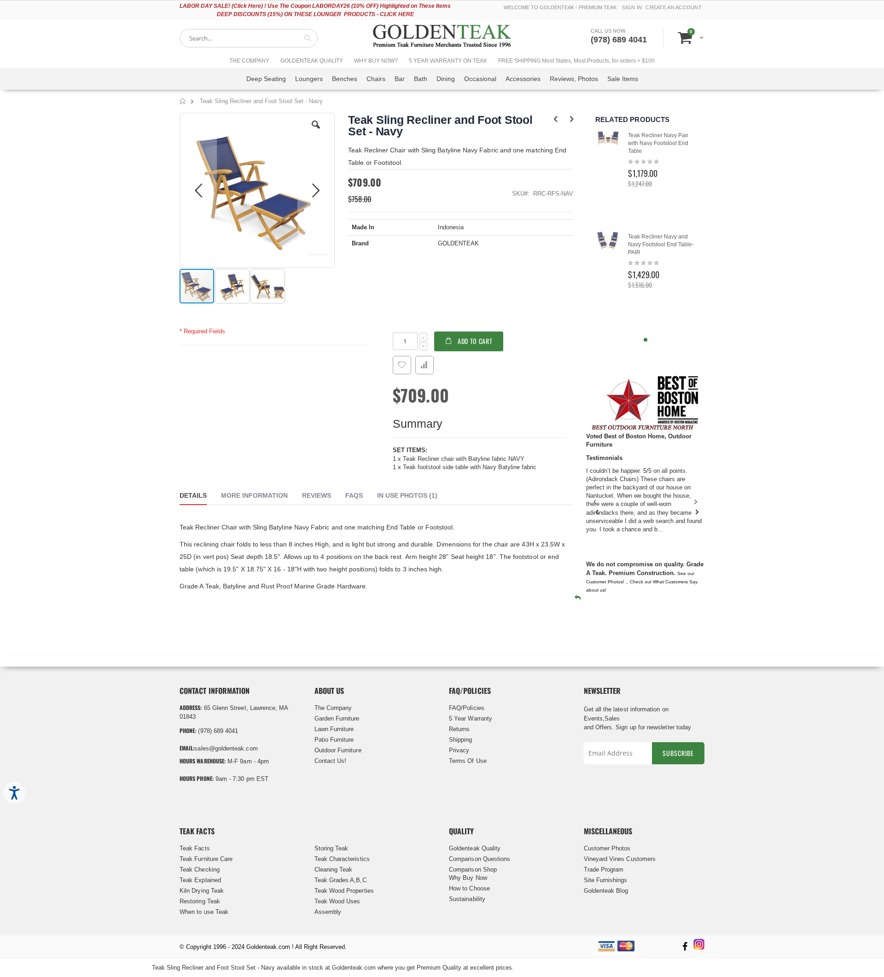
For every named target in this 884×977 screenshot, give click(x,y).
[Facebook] (684, 947)
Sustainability (467, 899)
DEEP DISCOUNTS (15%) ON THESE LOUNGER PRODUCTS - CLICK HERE (315, 14)
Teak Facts (195, 848)
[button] (315, 131)
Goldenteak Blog (606, 890)
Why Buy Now (468, 877)
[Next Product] (571, 119)
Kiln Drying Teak (202, 890)
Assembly (328, 911)
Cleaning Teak (333, 869)
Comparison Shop (473, 869)
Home (183, 102)
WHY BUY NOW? (376, 61)
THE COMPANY (249, 61)
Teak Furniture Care (206, 858)
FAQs (354, 495)
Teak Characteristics (342, 858)
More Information (254, 495)
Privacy (459, 750)
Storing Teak (331, 848)
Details (193, 495)
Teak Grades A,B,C (340, 880)
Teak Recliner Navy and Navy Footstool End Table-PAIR (661, 244)
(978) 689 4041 (619, 39)
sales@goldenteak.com (225, 748)
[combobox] (249, 38)
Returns (459, 729)
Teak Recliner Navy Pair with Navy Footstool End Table (658, 143)
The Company (333, 707)
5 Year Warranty (470, 718)
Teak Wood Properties (344, 890)
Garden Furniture (337, 718)
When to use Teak (204, 911)
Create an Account (674, 7)
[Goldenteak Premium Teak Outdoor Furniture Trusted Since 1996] (442, 38)
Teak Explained (200, 880)
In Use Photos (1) (407, 495)
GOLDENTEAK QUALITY (311, 61)
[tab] (200, 497)
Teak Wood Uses (337, 901)
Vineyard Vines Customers (620, 858)
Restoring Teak (200, 901)
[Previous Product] (555, 119)
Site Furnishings (606, 880)
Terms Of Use (468, 760)
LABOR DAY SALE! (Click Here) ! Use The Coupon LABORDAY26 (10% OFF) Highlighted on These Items (315, 6)
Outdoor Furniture (337, 750)
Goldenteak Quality (474, 848)
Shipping (460, 739)
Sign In (632, 7)
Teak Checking (200, 869)
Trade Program (604, 869)
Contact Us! (330, 760)
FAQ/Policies (466, 707)
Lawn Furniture (334, 729)
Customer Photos (607, 848)
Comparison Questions (479, 858)
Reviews (316, 495)
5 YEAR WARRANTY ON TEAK (448, 61)
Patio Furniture (334, 739)
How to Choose (469, 888)
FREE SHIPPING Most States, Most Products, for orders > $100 (576, 61)
